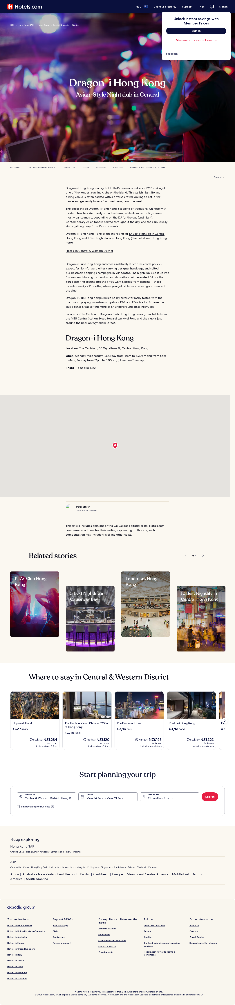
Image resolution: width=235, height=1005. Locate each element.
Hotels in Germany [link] (17, 972)
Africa (14, 874)
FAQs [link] (55, 931)
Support (187, 6)
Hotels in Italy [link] (14, 954)
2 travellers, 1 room (160, 798)
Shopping (101, 167)
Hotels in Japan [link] (15, 960)
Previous (186, 555)
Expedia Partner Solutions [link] (112, 940)
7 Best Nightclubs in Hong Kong (109, 238)
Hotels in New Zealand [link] (19, 925)
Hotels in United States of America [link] (26, 931)
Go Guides (15, 167)
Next (201, 555)
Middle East (180, 874)
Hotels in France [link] (15, 943)
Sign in (223, 6)
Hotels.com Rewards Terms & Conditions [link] (159, 953)
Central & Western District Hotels (147, 167)
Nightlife (118, 167)
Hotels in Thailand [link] (17, 978)
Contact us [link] (59, 937)
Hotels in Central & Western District (89, 251)
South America (37, 879)
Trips (201, 6)
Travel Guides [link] (196, 937)
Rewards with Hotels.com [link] (203, 943)
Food (86, 167)
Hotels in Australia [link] (17, 937)
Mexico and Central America (147, 874)
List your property (164, 6)
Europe (117, 874)
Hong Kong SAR (26, 25)
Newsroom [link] (104, 934)
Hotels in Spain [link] (15, 966)
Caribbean (101, 874)
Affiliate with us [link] (107, 928)
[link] (196, 54)
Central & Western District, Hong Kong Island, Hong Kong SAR (50, 798)
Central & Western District (66, 25)
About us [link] (194, 925)
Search (210, 796)
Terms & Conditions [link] (154, 925)
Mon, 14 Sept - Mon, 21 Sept (105, 798)
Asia (13, 862)
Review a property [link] (63, 943)
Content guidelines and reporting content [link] (162, 944)
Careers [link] (193, 931)
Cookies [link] (148, 937)
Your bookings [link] (60, 925)
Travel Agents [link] (105, 952)
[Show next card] (225, 721)
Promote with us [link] (107, 946)
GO (12, 25)
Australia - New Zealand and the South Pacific (56, 874)
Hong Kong (43, 25)
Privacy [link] (147, 931)
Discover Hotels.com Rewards (196, 40)
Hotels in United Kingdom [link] (21, 948)
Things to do (69, 167)
